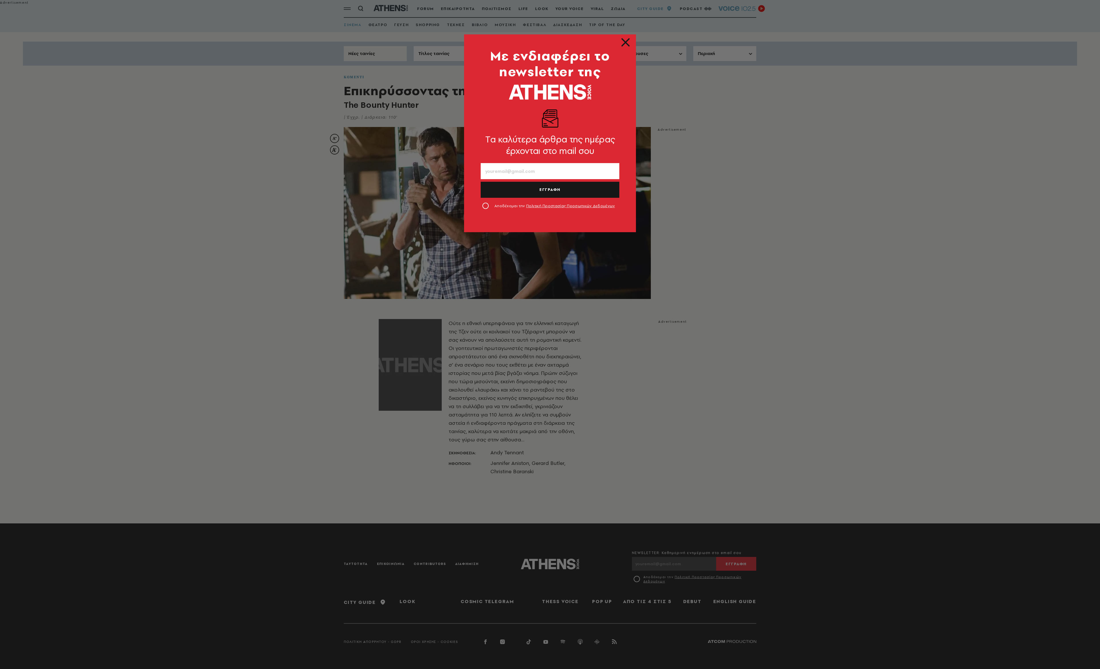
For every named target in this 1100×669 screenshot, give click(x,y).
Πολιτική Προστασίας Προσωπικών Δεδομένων (570, 205)
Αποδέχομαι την (554, 206)
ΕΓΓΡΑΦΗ (550, 189)
